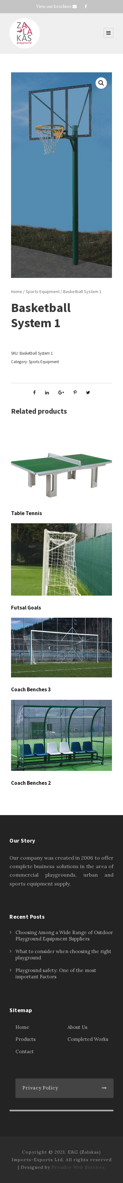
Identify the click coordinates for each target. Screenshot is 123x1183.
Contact (24, 1051)
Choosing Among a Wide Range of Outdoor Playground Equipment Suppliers (64, 935)
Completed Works (87, 1039)
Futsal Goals (26, 607)
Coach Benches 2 (31, 782)
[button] (101, 83)
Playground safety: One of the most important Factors (55, 973)
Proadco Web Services (78, 1167)
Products (25, 1039)
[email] (75, 6)
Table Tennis (26, 513)
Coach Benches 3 (31, 689)
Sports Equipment (43, 291)
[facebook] (86, 6)
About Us (77, 1027)
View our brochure (54, 6)
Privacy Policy (40, 1088)
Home (16, 291)
